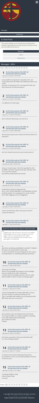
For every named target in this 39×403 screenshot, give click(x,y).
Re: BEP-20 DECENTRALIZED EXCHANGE (17, 73)
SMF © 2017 (18, 396)
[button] (37, 2)
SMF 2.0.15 (11, 396)
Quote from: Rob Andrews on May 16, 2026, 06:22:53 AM (19, 229)
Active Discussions (13, 72)
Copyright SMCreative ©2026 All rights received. (20, 394)
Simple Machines (26, 396)
